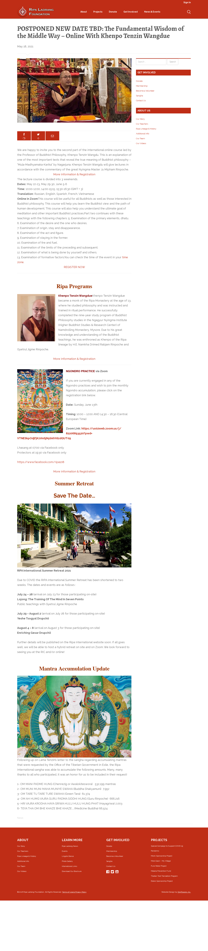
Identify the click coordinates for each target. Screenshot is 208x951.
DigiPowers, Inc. (184, 892)
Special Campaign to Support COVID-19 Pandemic (167, 848)
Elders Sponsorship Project (162, 881)
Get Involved (130, 12)
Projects (98, 12)
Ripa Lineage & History (146, 129)
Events (64, 851)
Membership (142, 86)
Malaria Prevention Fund (161, 871)
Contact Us (141, 100)
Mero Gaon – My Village (161, 861)
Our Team (140, 138)
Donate (113, 12)
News (20, 818)
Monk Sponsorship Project (161, 856)
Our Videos (141, 143)
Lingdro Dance (68, 856)
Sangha (139, 96)
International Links (69, 866)
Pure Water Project (158, 866)
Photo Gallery (67, 861)
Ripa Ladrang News (70, 846)
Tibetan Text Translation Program (164, 876)
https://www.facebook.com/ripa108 (40, 462)
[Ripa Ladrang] (35, 11)
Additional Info (142, 133)
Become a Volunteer (145, 91)
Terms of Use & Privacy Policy (74, 892)
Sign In (187, 2)
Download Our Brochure (71, 871)
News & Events (152, 12)
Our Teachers (142, 124)
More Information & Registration (74, 174)
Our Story (140, 119)
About (83, 12)
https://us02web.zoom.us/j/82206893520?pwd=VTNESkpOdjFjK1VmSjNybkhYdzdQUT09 (69, 433)
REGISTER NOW (74, 267)
